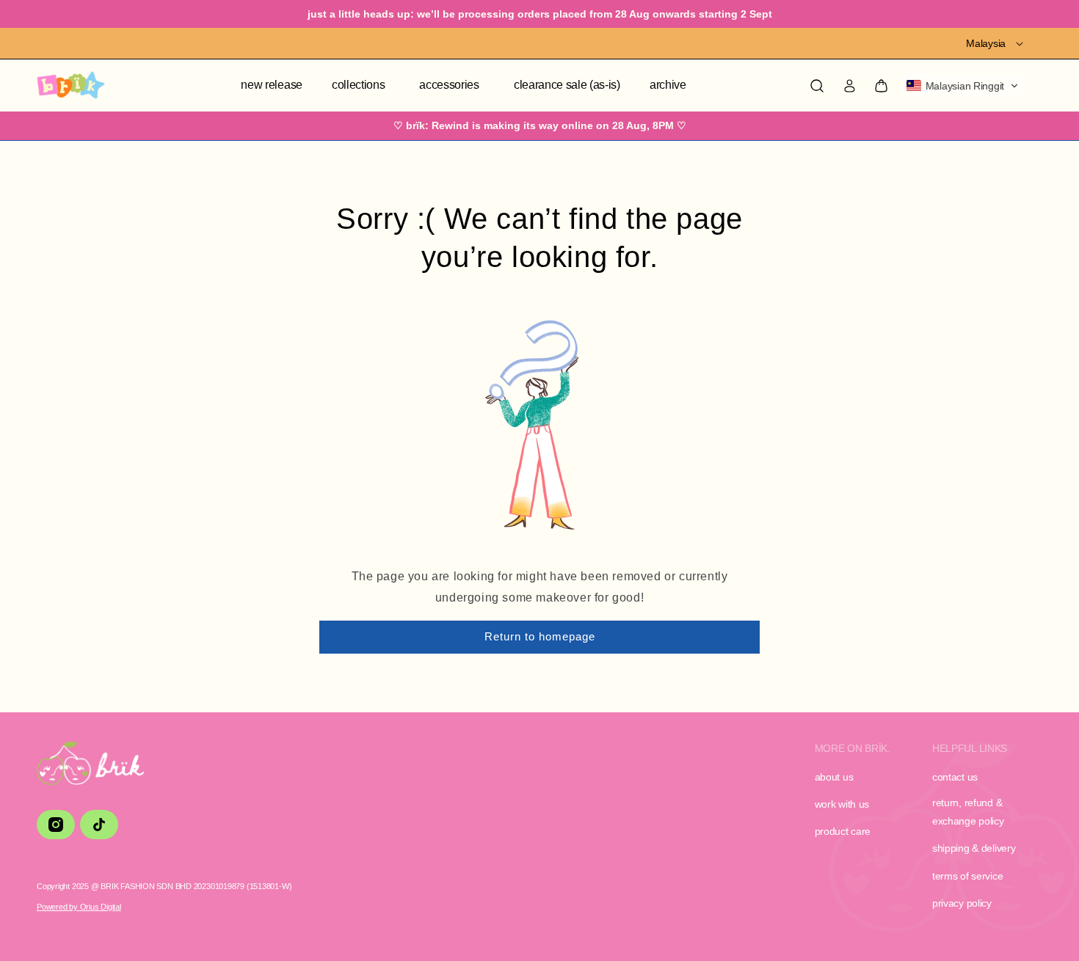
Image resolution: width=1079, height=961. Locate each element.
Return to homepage (539, 636)
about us (834, 777)
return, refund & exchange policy (968, 812)
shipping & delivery (974, 848)
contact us (955, 777)
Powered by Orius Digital (79, 906)
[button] (360, 85)
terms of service (967, 876)
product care (843, 831)
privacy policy (962, 903)
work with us (842, 804)
